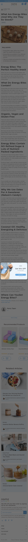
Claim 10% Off (20, 274)
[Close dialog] (26, 263)
